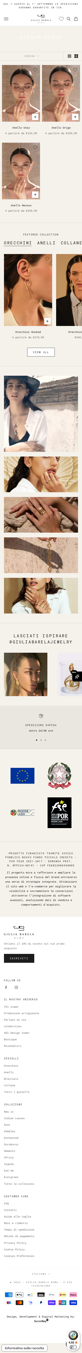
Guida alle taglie (17, 1216)
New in (9, 1111)
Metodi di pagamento (19, 1236)
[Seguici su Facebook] (6, 987)
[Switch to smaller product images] (76, 56)
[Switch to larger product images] (69, 56)
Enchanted (11, 1138)
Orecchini (18, 242)
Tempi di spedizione (19, 1229)
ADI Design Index (16, 1033)
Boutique (10, 1039)
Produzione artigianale (21, 1013)
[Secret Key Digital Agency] (41, 1321)
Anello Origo (61, 127)
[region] (41, 723)
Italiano (39, 1273)
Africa (9, 1157)
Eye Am (9, 1170)
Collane (9, 1085)
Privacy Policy (15, 1243)
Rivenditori (12, 1046)
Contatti (10, 1210)
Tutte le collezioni (19, 1184)
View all (41, 352)
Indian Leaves (14, 1118)
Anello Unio (21, 127)
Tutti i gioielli (16, 1092)
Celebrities (12, 1026)
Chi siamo (11, 1006)
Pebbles (9, 1131)
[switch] (73, 1347)
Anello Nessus (21, 205)
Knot (7, 1125)
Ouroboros (11, 1144)
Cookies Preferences (19, 1256)
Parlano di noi (15, 1019)
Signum (9, 1164)
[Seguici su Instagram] (16, 987)
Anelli (46, 242)
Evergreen (11, 1177)
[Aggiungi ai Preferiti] (35, 70)
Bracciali (11, 1079)
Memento (9, 1151)
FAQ (6, 1203)
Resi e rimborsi (16, 1223)
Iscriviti (19, 958)
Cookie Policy (14, 1249)
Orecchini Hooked (28, 332)
